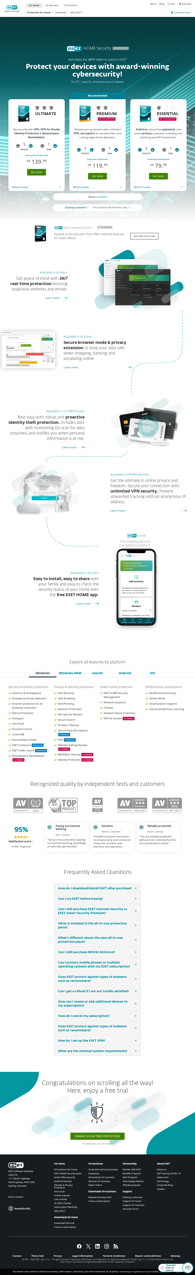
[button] (18, 146)
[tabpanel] (97, 725)
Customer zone (182, 12)
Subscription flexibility (65, 1206)
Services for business (99, 1181)
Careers (161, 1188)
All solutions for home (65, 1169)
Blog (161, 3)
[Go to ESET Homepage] (12, 8)
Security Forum (131, 1208)
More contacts (15, 1196)
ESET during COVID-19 (169, 1173)
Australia (186, 3)
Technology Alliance (133, 1181)
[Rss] (116, 1247)
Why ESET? (76, 12)
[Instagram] (107, 1247)
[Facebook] (79, 1247)
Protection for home (39, 12)
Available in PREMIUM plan (129, 474)
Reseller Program (132, 1173)
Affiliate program (132, 1184)
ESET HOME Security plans (68, 1173)
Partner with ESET (132, 1169)
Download (60, 12)
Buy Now (36, 172)
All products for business (101, 1177)
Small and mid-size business (103, 1169)
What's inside (20, 187)
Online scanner (62, 1195)
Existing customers (132, 1197)
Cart (172, 3)
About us (161, 1169)
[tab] (42, 673)
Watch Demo (95, 1184)
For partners (70, 5)
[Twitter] (88, 1247)
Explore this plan (144, 236)
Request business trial (99, 1197)
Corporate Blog (165, 1184)
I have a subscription (65, 1226)
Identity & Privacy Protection (63, 1186)
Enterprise (93, 1173)
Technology (163, 1181)
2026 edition (121, 48)
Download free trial (64, 1222)
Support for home (132, 1201)
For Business (51, 5)
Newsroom (162, 1177)
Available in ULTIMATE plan (65, 411)
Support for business (133, 1204)
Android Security (63, 1181)
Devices (24, 149)
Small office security (64, 1177)
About (153, 3)
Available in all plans (53, 272)
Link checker (60, 1199)
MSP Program (130, 1177)
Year (48, 149)
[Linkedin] (97, 1247)
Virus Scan (59, 1191)
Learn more (52, 298)
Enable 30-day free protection (97, 1136)
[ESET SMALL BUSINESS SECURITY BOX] (40, 243)
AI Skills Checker (62, 1203)
